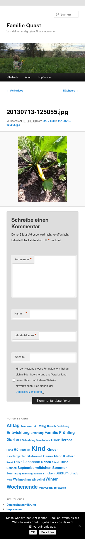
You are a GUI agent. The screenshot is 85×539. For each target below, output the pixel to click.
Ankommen (26, 426)
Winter (52, 479)
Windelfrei (38, 479)
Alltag (13, 425)
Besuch (51, 426)
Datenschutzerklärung (29, 391)
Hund (10, 449)
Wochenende (22, 486)
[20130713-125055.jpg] (42, 169)
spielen (38, 473)
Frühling (67, 432)
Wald (9, 479)
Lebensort (31, 461)
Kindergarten (17, 456)
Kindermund (34, 456)
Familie (51, 432)
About (28, 77)
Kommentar (23, 259)
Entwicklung (18, 432)
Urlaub (74, 473)
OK (33, 532)
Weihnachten (22, 479)
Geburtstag (28, 440)
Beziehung (63, 426)
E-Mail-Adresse (25, 335)
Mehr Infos (47, 532)
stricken (49, 473)
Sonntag (12, 473)
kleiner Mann (52, 456)
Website (19, 357)
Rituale (56, 462)
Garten (14, 439)
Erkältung (37, 433)
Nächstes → (70, 90)
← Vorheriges (15, 90)
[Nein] (79, 525)
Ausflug (40, 426)
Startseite (13, 77)
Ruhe (64, 462)
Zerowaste (60, 488)
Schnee (12, 468)
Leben (18, 462)
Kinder (52, 449)
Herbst (66, 439)
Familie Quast (24, 25)
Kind (38, 448)
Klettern (69, 456)
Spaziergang (26, 473)
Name (20, 313)
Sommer (59, 467)
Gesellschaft (43, 440)
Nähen (46, 462)
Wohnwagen (46, 487)
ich (29, 449)
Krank (10, 462)
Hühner (20, 449)
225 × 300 (49, 121)
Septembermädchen (34, 467)
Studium (62, 473)
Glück (55, 440)
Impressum (44, 77)
